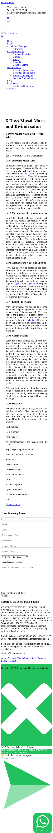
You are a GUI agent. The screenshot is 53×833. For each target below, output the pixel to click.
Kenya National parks (23, 75)
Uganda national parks (23, 70)
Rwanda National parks (24, 72)
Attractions (18, 49)
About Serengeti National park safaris (18, 658)
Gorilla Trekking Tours (23, 86)
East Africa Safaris (15, 51)
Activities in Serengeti (17, 46)
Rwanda (17, 62)
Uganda (16, 57)
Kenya (16, 59)
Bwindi (29, 320)
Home (10, 41)
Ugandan (31, 283)
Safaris (10, 43)
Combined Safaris (21, 54)
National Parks (14, 67)
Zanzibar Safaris (20, 65)
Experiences (12, 83)
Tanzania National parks (24, 78)
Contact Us (12, 88)
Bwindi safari (27, 173)
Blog (9, 80)
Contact (12, 661)
